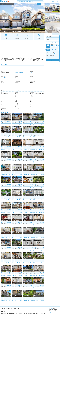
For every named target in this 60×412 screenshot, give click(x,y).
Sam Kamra (51, 308)
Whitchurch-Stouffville (19, 72)
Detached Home (3, 77)
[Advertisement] (22, 46)
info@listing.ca (51, 312)
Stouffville (31, 72)
